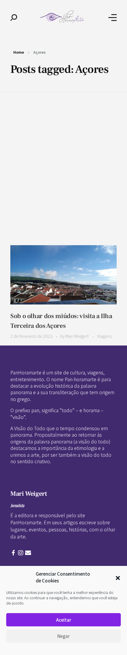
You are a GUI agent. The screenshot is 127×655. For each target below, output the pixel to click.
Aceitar (63, 620)
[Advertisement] (63, 158)
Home (18, 52)
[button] (118, 577)
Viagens (104, 336)
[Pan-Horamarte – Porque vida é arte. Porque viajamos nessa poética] (62, 16)
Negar (63, 636)
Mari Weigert (77, 336)
